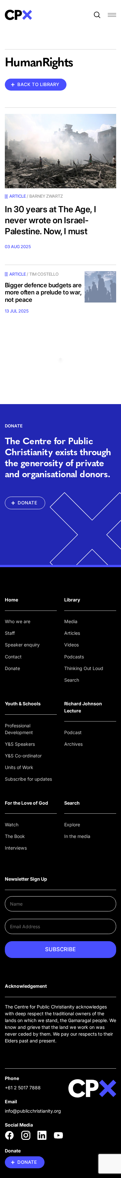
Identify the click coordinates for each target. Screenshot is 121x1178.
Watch (11, 824)
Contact (13, 656)
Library (72, 599)
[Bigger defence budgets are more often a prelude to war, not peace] (100, 287)
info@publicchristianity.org (33, 1111)
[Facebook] (9, 1135)
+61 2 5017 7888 (23, 1087)
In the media (77, 836)
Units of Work (19, 767)
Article (17, 196)
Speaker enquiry (22, 644)
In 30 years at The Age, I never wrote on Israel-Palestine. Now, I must (50, 220)
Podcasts (74, 656)
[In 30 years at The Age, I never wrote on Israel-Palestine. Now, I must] (60, 151)
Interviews (16, 848)
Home (11, 599)
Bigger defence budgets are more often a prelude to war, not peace (43, 292)
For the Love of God (26, 803)
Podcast (73, 732)
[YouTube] (58, 1135)
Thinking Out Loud (83, 668)
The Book (15, 836)
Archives (73, 744)
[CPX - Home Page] (18, 15)
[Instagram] (25, 1135)
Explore (72, 824)
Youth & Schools (23, 703)
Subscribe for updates (28, 779)
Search (71, 680)
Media (70, 621)
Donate (12, 668)
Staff (10, 633)
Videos (71, 644)
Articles (72, 633)
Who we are (17, 621)
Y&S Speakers (20, 744)
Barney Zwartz (46, 196)
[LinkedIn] (41, 1135)
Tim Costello (44, 274)
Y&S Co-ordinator (23, 755)
